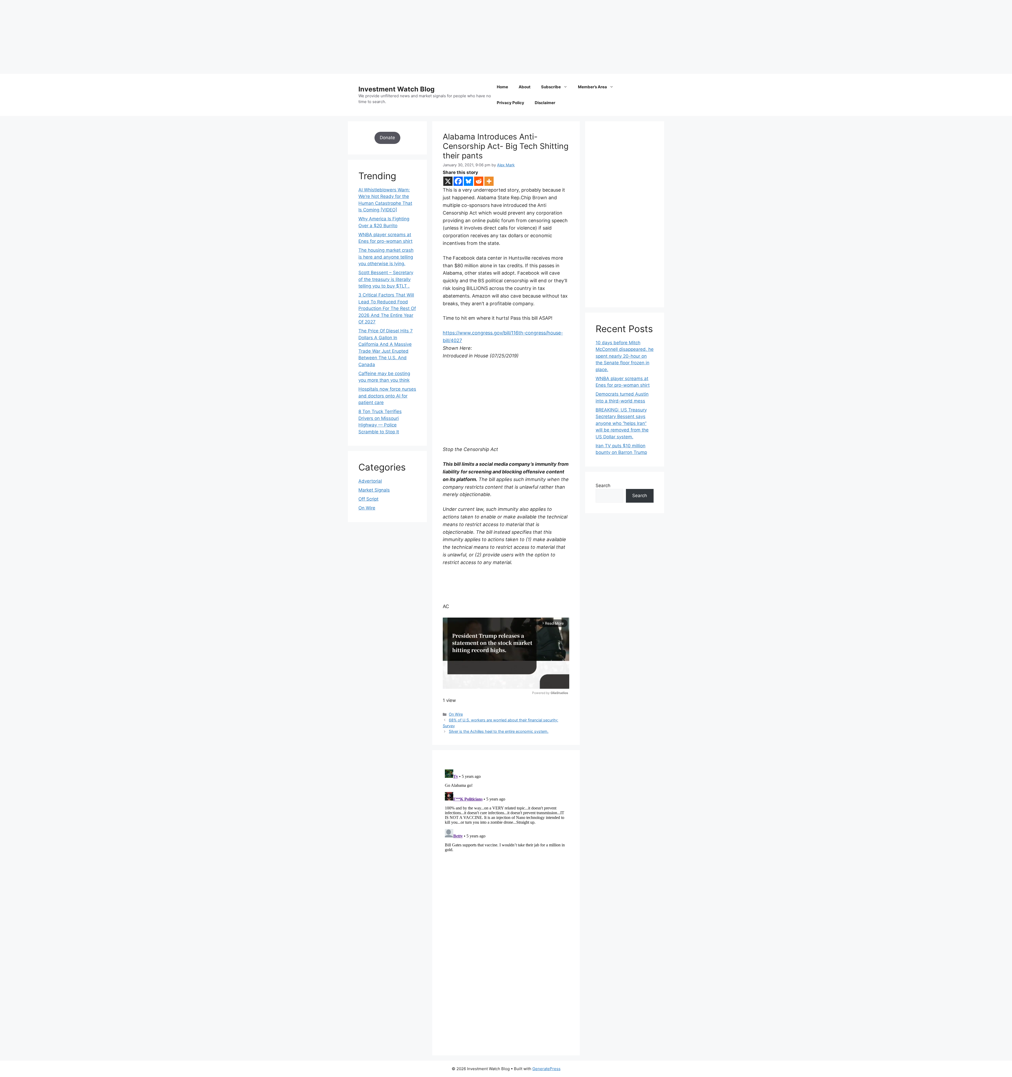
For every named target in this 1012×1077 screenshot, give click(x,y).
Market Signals (374, 490)
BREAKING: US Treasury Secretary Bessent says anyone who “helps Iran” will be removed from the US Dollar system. (622, 423)
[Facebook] (458, 181)
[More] (489, 181)
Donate (387, 137)
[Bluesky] (468, 181)
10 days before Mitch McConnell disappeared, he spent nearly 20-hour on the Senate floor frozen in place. (625, 356)
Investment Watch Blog (396, 89)
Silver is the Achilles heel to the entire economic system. (498, 731)
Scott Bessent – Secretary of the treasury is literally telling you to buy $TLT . (385, 279)
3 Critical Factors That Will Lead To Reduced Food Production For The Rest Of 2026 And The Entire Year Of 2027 (387, 308)
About (525, 86)
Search (603, 485)
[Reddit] (478, 181)
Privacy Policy (510, 102)
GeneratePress (546, 1068)
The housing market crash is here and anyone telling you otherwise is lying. (385, 257)
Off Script (368, 499)
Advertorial (370, 481)
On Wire (456, 714)
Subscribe (551, 86)
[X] (448, 181)
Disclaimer (545, 102)
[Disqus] (506, 833)
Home (502, 86)
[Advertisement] (158, 37)
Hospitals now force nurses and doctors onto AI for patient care (387, 395)
